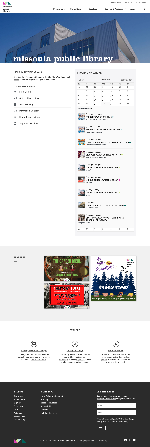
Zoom (16, 80)
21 (120, 99)
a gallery (80, 360)
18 (95, 99)
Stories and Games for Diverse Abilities (107, 142)
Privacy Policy (102, 422)
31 (120, 87)
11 (95, 95)
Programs (58, 9)
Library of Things (75, 350)
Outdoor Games (115, 350)
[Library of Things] (75, 344)
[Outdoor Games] (116, 344)
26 (103, 103)
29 (103, 87)
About (133, 9)
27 (87, 87)
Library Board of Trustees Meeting (105, 205)
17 (87, 99)
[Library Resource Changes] (34, 344)
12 (103, 95)
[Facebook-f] (130, 440)
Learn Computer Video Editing (102, 167)
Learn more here (38, 360)
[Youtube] (134, 440)
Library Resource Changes (34, 350)
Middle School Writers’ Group (102, 180)
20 (112, 99)
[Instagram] (125, 440)
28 (95, 87)
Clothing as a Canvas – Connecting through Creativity (105, 219)
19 (103, 99)
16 (79, 99)
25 (95, 103)
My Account (141, 2)
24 (87, 103)
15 (128, 95)
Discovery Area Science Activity (103, 155)
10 (87, 95)
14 (120, 95)
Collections (76, 9)
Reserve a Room (115, 2)
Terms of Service (117, 422)
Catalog (128, 2)
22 (128, 99)
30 (112, 87)
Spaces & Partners (114, 9)
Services (93, 9)
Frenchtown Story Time (99, 117)
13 (112, 95)
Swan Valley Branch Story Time (103, 130)
